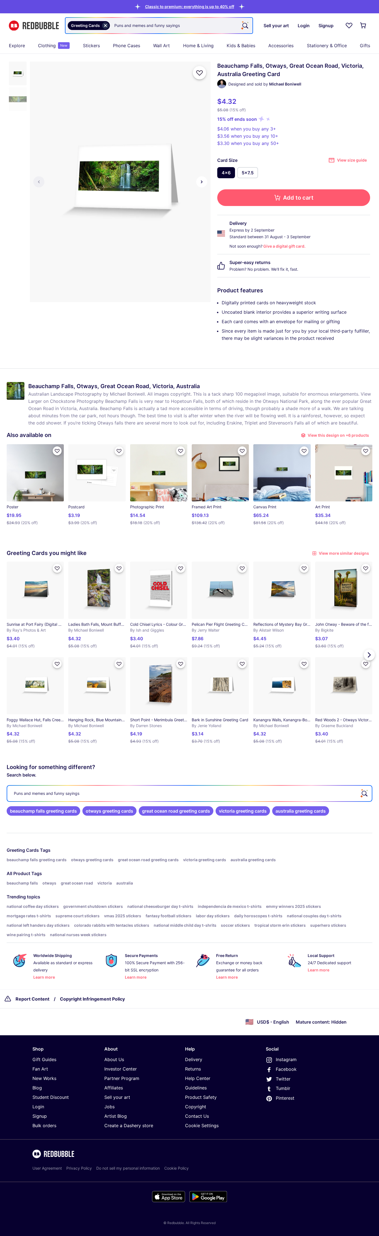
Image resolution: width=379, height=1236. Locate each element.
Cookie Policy (176, 1168)
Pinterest (285, 1098)
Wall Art (161, 45)
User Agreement (47, 1168)
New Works (44, 1078)
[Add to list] (199, 72)
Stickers (91, 45)
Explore (17, 45)
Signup (39, 1116)
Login (38, 1106)
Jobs (109, 1106)
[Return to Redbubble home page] (34, 26)
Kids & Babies (241, 45)
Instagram (286, 1059)
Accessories (281, 45)
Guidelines (196, 1088)
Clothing (52, 45)
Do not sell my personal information (128, 1168)
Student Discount (50, 1097)
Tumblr (283, 1088)
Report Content (32, 999)
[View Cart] (363, 25)
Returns (193, 1069)
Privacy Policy (79, 1168)
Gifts (365, 45)
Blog (37, 1088)
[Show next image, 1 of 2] (201, 181)
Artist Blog (115, 1116)
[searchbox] (189, 793)
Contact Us (197, 1116)
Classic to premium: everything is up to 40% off (189, 6)
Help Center (197, 1078)
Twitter (283, 1079)
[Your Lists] (349, 25)
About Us (114, 1059)
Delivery (193, 1059)
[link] (43, 811)
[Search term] (244, 25)
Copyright (195, 1106)
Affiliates (113, 1088)
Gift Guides (44, 1059)
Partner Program (121, 1078)
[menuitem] (17, 45)
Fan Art (40, 1069)
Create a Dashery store (128, 1125)
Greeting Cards (23, 850)
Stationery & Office (327, 45)
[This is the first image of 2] (38, 181)
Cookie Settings (202, 1125)
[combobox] (158, 25)
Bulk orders (44, 1125)
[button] (189, 6)
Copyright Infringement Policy (92, 999)
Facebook (286, 1069)
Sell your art (117, 1097)
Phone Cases (126, 45)
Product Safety (201, 1097)
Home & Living (198, 45)
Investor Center (120, 1069)
